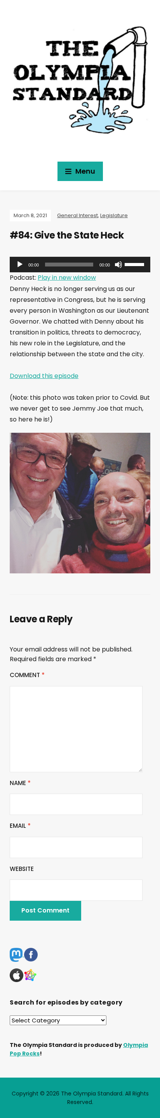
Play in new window (67, 277)
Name (20, 783)
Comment (27, 675)
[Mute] (118, 264)
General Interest (77, 215)
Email (20, 826)
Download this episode (44, 375)
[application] (80, 264)
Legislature (114, 215)
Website (22, 869)
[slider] (135, 264)
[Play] (20, 264)
